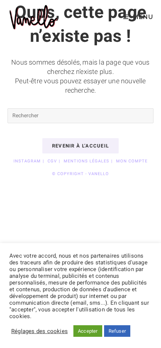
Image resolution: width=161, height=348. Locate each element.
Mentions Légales (86, 161)
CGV (52, 161)
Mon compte (132, 161)
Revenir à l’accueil (80, 146)
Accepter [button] (88, 331)
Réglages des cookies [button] (39, 331)
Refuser (117, 331)
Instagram (27, 161)
